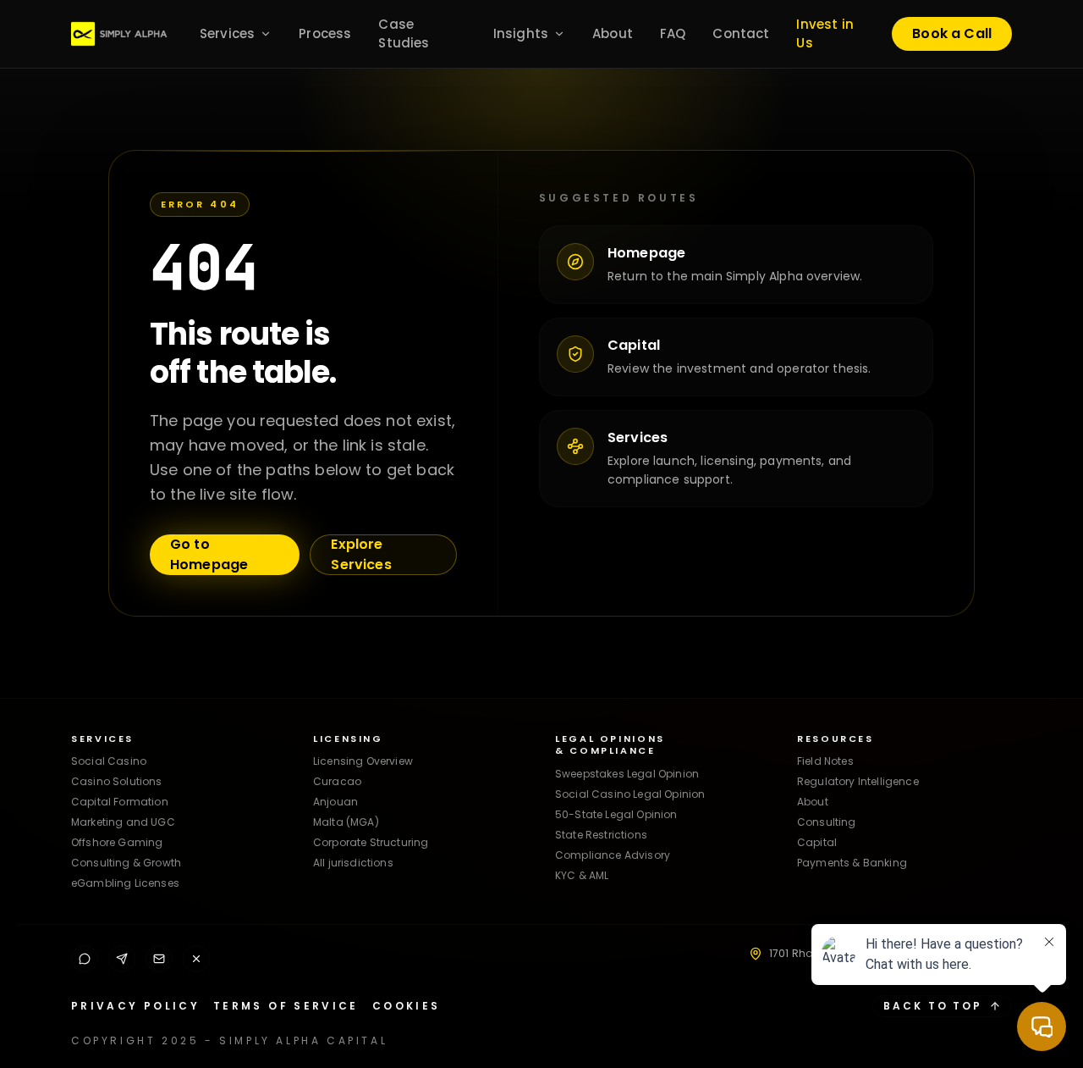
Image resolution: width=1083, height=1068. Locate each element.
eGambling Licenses (125, 883)
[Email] (159, 958)
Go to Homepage (209, 554)
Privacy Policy (135, 1006)
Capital (817, 842)
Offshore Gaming (116, 842)
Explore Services (361, 554)
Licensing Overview (363, 761)
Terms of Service (286, 1006)
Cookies (406, 1006)
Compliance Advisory (612, 855)
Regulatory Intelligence (858, 781)
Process (325, 33)
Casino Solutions (116, 781)
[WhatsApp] (84, 958)
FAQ (672, 33)
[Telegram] (121, 958)
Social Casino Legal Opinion (630, 794)
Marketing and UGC (123, 822)
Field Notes (825, 761)
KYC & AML (581, 875)
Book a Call (952, 33)
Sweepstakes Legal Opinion (627, 773)
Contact (740, 33)
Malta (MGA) (346, 822)
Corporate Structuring (370, 842)
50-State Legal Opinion (616, 814)
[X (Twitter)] (196, 958)
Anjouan (335, 801)
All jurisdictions (353, 862)
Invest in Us (824, 34)
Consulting (826, 822)
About (612, 33)
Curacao (337, 781)
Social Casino (108, 761)
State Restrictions (601, 834)
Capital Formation (119, 801)
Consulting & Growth (126, 862)
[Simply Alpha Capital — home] (125, 34)
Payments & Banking (852, 862)
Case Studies (403, 34)
